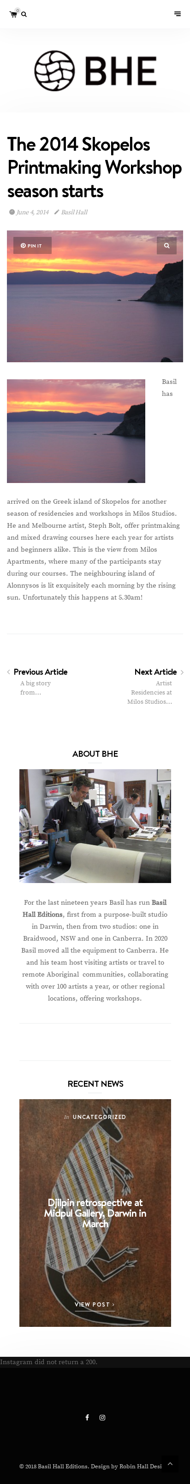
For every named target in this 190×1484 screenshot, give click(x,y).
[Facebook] (87, 1418)
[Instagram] (102, 1418)
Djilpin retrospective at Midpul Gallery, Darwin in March (95, 1213)
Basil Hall (73, 212)
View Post (94, 1304)
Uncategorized (99, 1117)
